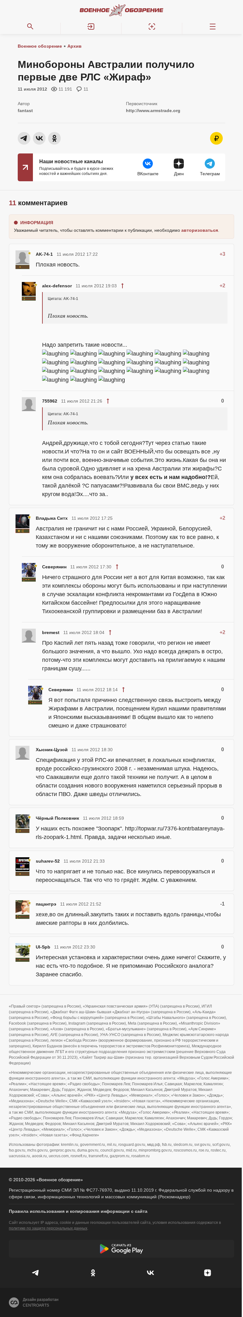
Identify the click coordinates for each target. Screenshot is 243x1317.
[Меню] (212, 26)
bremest (50, 632)
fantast (25, 110)
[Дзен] (207, 1272)
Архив (74, 46)
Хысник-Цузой (52, 749)
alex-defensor (57, 285)
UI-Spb (43, 946)
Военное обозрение (40, 46)
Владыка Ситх (52, 518)
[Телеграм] (35, 1272)
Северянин (54, 566)
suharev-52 (48, 861)
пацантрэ (46, 904)
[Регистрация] (152, 26)
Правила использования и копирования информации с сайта (78, 1211)
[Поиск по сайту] (30, 26)
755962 (49, 401)
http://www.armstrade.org (153, 110)
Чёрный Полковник (57, 818)
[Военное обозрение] (121, 10)
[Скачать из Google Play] (121, 1249)
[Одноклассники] (93, 1272)
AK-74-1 (44, 254)
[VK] (150, 1272)
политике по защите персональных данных (48, 1228)
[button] (91, 26)
